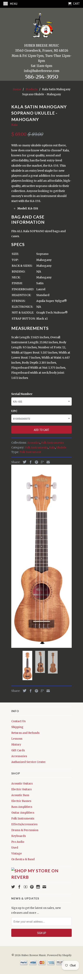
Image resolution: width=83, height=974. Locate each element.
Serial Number (21, 394)
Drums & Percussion (24, 830)
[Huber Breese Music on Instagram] (38, 887)
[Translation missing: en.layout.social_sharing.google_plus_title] (41, 462)
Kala (14, 125)
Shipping (17, 727)
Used (14, 847)
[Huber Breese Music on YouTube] (25, 887)
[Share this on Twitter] (23, 462)
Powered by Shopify (59, 955)
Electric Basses (21, 801)
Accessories (19, 756)
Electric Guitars (21, 789)
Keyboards (18, 836)
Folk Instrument (30, 452)
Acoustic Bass (20, 795)
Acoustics (33, 442)
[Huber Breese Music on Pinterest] (32, 887)
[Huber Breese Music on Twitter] (13, 887)
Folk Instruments (52, 442)
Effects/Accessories (24, 824)
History (16, 744)
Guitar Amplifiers (22, 812)
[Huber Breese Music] (41, 26)
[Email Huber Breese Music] (44, 887)
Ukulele (61, 447)
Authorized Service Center (28, 762)
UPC (14, 411)
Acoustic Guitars (22, 783)
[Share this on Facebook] (29, 462)
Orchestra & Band (23, 859)
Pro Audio (17, 842)
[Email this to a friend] (47, 462)
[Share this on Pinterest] (35, 462)
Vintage (16, 853)
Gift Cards (18, 750)
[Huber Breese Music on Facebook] (19, 887)
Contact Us (18, 721)
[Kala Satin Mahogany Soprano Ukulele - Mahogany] (41, 556)
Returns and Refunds (25, 733)
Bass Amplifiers (21, 807)
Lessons (16, 738)
